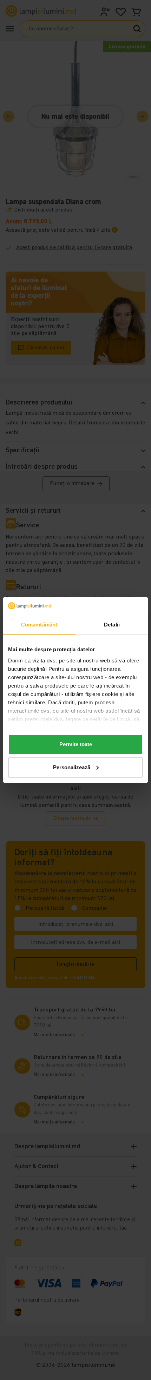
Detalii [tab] (112, 625)
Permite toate (75, 744)
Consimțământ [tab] (39, 625)
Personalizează (71, 767)
